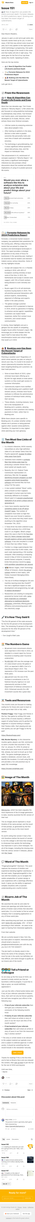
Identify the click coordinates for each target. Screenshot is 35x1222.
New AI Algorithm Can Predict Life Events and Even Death (16, 100)
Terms (25, 1207)
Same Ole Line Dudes (13, 923)
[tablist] (9, 1103)
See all (5, 1184)
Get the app (26, 1213)
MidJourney (5, 810)
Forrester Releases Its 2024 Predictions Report (15, 233)
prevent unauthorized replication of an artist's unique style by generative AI (19, 500)
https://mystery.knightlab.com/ (12, 768)
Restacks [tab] (13, 1103)
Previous (7, 1090)
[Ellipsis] (32, 1119)
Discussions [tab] (15, 1139)
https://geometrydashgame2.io (15, 1126)
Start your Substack (13, 1213)
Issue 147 (5, 1171)
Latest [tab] (8, 1139)
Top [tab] (4, 1139)
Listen (31, 24)
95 (6, 648)
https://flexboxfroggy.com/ (10, 735)
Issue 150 (5, 1157)
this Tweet (8, 853)
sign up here (18, 1063)
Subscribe (24, 2)
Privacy (20, 1207)
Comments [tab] (6, 1103)
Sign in (31, 2)
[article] (17, 1148)
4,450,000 (9, 661)
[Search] (32, 1139)
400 (6, 677)
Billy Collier (8, 1119)
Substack (8, 1218)
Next (29, 1090)
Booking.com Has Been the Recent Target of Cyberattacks (16, 350)
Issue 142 (5, 1144)
